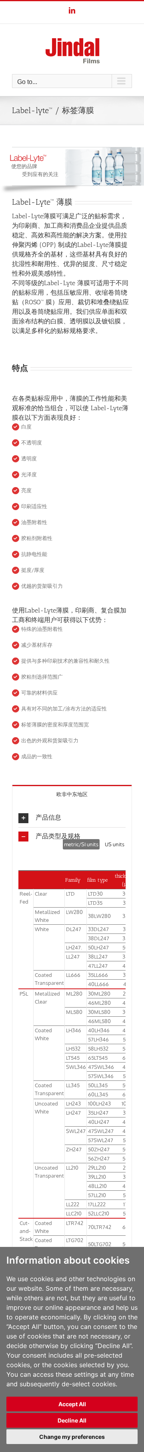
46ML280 (99, 1003)
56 (125, 1158)
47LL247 (98, 966)
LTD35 (95, 903)
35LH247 (98, 1113)
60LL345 (98, 1094)
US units (114, 844)
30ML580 (99, 1012)
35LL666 (98, 975)
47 (125, 1067)
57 (125, 1039)
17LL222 (97, 1204)
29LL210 (97, 1167)
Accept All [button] (72, 1404)
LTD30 (95, 893)
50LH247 (98, 947)
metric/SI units (81, 844)
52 (125, 1213)
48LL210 (97, 1186)
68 (125, 1227)
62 (125, 1058)
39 (125, 1177)
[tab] (72, 794)
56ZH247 (99, 1158)
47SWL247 (101, 1131)
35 (125, 903)
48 (125, 966)
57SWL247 (100, 1140)
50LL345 (98, 1085)
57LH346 (98, 1039)
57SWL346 (101, 1076)
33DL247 (98, 929)
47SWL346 (101, 1067)
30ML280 (99, 993)
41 (125, 984)
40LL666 (98, 984)
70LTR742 (99, 1227)
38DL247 (98, 938)
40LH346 (99, 1030)
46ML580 (99, 1021)
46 (125, 1003)
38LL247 (98, 956)
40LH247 (98, 1122)
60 (125, 1094)
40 (125, 1030)
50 (125, 947)
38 (125, 916)
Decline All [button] (72, 1420)
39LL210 (97, 1177)
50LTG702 (99, 1244)
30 (125, 893)
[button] (72, 818)
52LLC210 (98, 1213)
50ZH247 (99, 1149)
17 (125, 1204)
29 (125, 993)
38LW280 (99, 916)
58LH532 (98, 1048)
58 (125, 1048)
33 (125, 929)
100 (126, 1103)
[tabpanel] (72, 1045)
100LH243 (99, 1103)
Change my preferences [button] (72, 1436)
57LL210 (97, 1195)
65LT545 (98, 1058)
